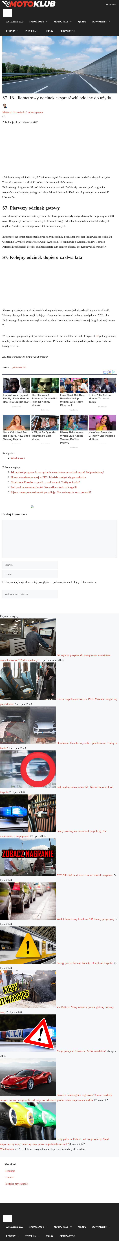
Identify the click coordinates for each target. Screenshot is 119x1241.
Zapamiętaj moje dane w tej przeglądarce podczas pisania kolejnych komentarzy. (51, 582)
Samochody (36, 22)
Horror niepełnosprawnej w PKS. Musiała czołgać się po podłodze (48, 477)
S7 (97, 335)
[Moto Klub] (28, 5)
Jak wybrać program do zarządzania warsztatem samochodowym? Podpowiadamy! (57, 472)
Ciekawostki (67, 31)
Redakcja (10, 1170)
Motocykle (61, 22)
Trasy (49, 31)
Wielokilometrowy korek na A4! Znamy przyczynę (85, 919)
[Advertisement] (59, 152)
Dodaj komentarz (15, 507)
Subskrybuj (54, 507)
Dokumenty (99, 22)
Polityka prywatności (16, 1183)
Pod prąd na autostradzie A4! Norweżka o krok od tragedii (44, 487)
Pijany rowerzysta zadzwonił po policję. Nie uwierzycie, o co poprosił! (51, 492)
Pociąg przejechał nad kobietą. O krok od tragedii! (85, 963)
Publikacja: (20, 122)
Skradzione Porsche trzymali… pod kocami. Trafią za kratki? (45, 482)
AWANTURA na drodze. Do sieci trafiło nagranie (84, 875)
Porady (10, 31)
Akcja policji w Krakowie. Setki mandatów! (81, 1051)
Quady (82, 22)
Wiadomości (18, 458)
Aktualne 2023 (14, 22)
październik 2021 (19, 367)
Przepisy (30, 31)
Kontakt (9, 1177)
